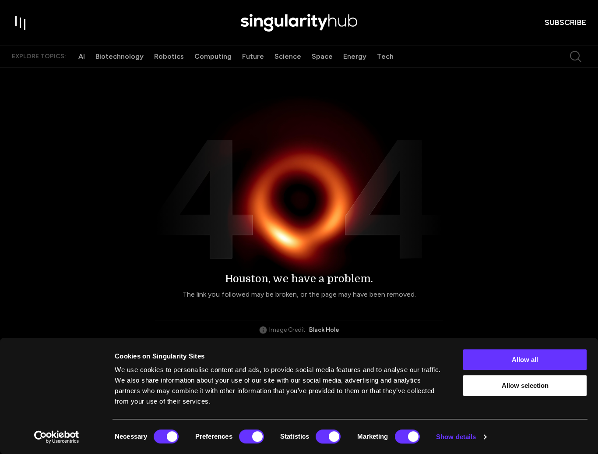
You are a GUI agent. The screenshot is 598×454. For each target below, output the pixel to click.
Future (253, 56)
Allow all (525, 359)
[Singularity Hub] (299, 23)
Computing (213, 56)
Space (322, 56)
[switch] (251, 436)
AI (81, 56)
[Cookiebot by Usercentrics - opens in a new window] (56, 436)
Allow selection (525, 385)
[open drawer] (20, 23)
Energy (354, 56)
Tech (385, 56)
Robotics (169, 56)
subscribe (565, 22)
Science (287, 56)
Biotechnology (119, 56)
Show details (456, 436)
